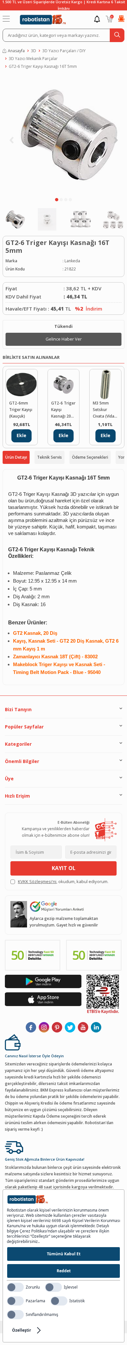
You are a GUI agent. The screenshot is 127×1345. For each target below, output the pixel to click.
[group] (63, 135)
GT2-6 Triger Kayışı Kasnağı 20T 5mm (63, 410)
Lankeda (72, 261)
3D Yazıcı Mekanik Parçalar (33, 58)
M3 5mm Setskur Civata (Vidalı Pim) (104, 410)
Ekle (21, 435)
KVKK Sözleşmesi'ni (37, 881)
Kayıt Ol (64, 868)
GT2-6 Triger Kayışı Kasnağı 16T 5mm (43, 66)
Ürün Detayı (16, 457)
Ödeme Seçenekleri (90, 457)
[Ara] (117, 35)
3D (33, 50)
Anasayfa (16, 50)
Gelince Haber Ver (64, 339)
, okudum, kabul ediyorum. (63, 881)
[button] (56, 199)
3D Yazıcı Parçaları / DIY (64, 50)
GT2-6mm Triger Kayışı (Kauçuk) (20, 409)
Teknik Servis (49, 457)
